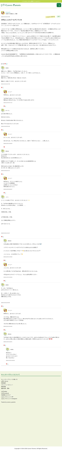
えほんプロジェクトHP (7, 396)
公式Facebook (5, 393)
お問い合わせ (4, 381)
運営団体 (3, 386)
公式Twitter (4, 391)
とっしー (8, 12)
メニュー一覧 (59, 5)
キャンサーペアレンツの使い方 (9, 379)
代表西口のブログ (5, 395)
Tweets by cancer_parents (8, 402)
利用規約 (3, 383)
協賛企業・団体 (5, 388)
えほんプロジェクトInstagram (9, 398)
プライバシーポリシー (7, 384)
